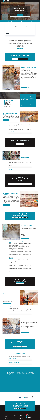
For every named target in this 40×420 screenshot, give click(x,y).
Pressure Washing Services (25, 157)
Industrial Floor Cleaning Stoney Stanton (21, 373)
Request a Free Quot (22, 408)
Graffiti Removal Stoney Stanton (20, 374)
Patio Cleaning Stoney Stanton (10, 374)
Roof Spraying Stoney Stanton (29, 372)
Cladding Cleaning (6, 415)
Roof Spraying (6, 416)
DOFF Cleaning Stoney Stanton (20, 371)
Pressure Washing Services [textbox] (17, 28)
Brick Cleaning (6, 418)
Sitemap (14, 416)
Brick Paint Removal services (25, 87)
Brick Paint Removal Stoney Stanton (30, 371)
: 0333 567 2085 (20, 346)
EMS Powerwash (20, 48)
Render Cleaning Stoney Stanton (10, 371)
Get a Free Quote (23, 217)
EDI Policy (20, 416)
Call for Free (16, 408)
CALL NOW (15, 217)
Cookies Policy (21, 415)
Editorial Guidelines (21, 418)
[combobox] (20, 28)
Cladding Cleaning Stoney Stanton (10, 372)
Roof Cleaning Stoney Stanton (10, 373)
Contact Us (15, 415)
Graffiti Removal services (7, 303)
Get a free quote (20, 283)
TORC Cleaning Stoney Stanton (20, 372)
